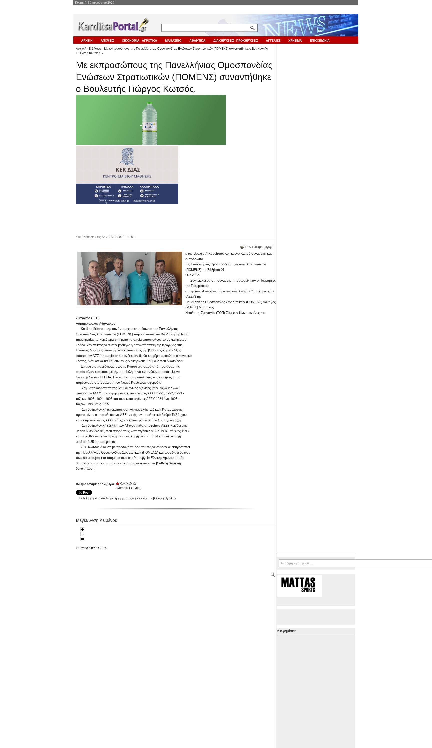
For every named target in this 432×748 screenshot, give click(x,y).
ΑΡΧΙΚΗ (87, 40)
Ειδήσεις (95, 48)
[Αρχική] (113, 23)
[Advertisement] (165, 218)
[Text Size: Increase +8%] (82, 529)
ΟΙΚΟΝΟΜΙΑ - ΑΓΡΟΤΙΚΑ (139, 40)
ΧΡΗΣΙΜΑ (295, 40)
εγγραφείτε (127, 498)
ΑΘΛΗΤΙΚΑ (198, 40)
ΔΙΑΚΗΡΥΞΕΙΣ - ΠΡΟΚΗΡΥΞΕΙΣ (236, 40)
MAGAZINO (173, 40)
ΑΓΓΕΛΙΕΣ (273, 40)
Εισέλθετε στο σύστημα (96, 498)
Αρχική (81, 48)
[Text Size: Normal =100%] (82, 539)
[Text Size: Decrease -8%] (82, 534)
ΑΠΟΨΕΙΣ (107, 40)
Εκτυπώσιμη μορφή (259, 246)
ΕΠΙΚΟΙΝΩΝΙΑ (320, 40)
